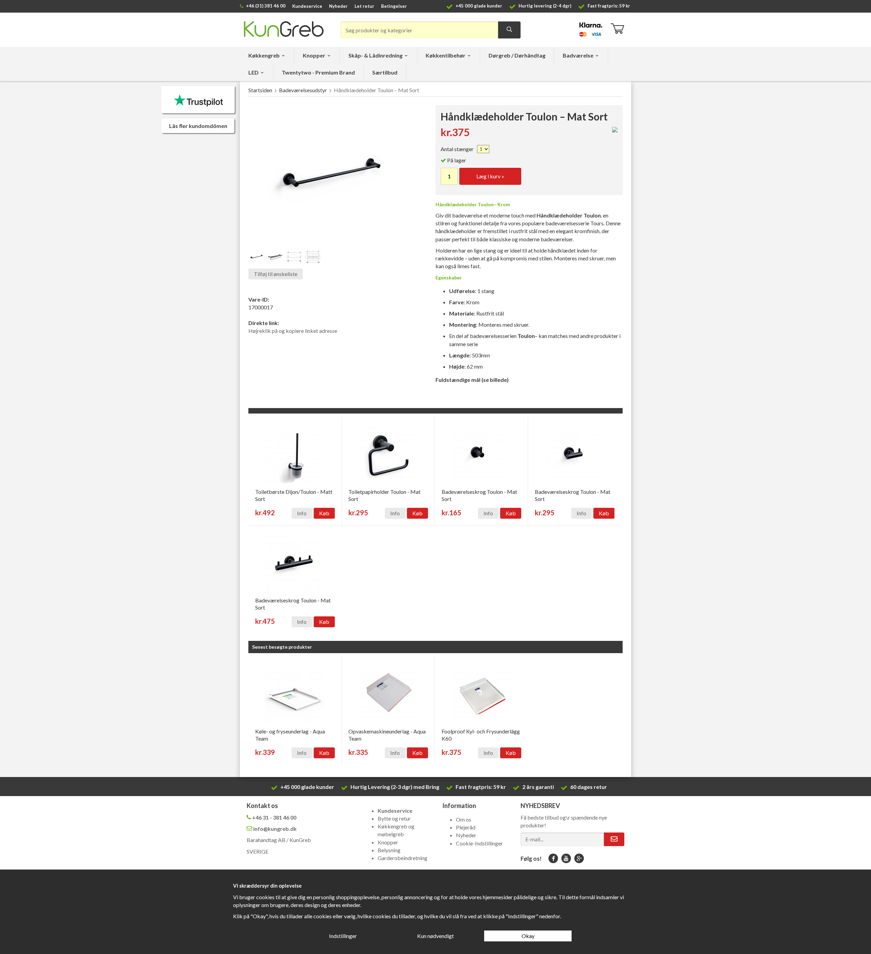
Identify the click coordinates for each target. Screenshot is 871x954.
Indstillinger (343, 936)
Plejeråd (465, 827)
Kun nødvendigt (435, 936)
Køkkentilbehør (445, 55)
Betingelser (394, 6)
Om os (463, 819)
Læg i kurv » (490, 176)
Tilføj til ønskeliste (275, 274)
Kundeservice (307, 6)
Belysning (389, 850)
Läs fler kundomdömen (198, 126)
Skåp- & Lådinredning (375, 55)
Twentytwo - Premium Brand (318, 72)
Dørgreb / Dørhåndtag (517, 55)
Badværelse (578, 55)
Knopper (314, 55)
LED (253, 72)
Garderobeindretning (402, 858)
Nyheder (338, 6)
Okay (528, 936)
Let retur (364, 6)
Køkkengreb (264, 55)
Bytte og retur (394, 818)
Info (302, 513)
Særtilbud (384, 72)
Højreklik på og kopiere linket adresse (292, 330)
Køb (324, 513)
